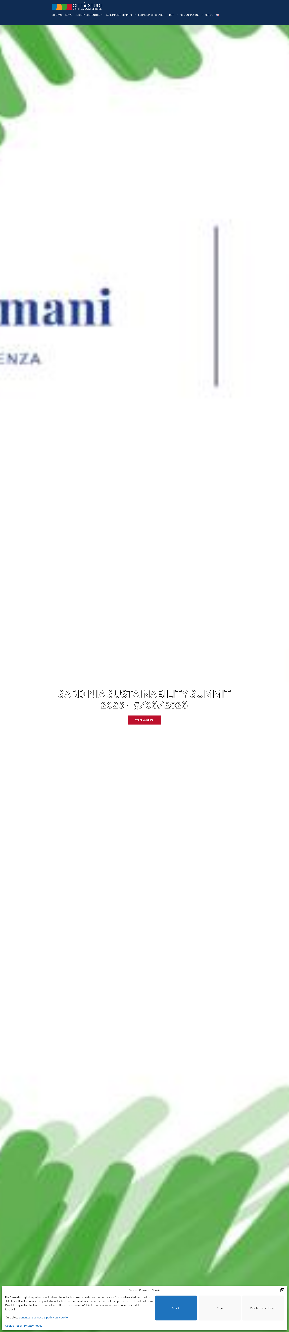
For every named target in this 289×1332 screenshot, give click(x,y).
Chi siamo (57, 15)
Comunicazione (189, 15)
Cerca (209, 15)
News (68, 15)
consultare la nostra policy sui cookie (43, 1317)
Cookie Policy (14, 1325)
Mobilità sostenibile (87, 15)
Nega (220, 1308)
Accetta (176, 1308)
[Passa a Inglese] (217, 15)
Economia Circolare (150, 15)
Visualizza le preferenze (263, 1308)
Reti (171, 15)
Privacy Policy (33, 1325)
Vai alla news (144, 720)
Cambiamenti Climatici (119, 15)
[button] (282, 1290)
